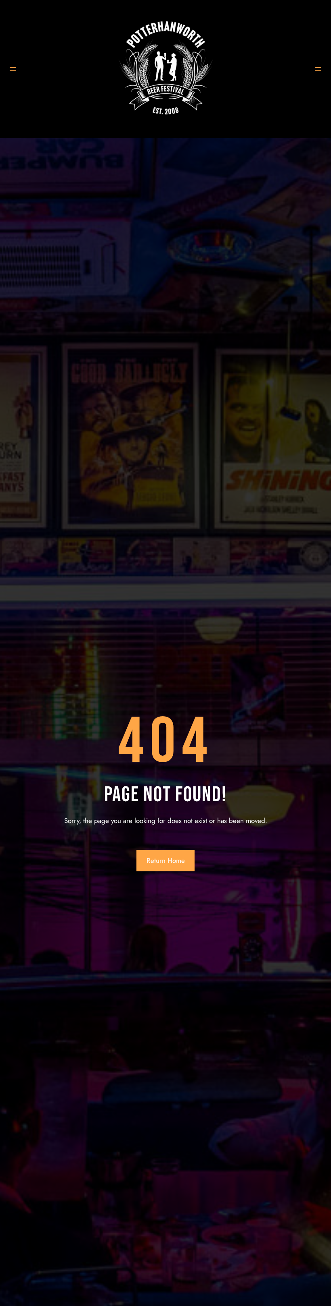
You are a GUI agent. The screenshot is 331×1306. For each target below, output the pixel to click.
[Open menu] (13, 69)
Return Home (166, 860)
